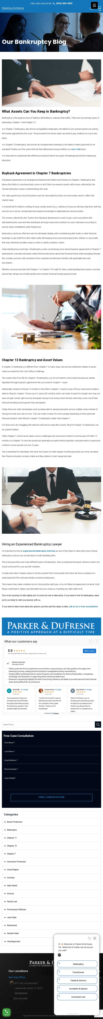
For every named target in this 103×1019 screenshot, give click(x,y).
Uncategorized (13, 941)
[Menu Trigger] (94, 5)
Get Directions (21, 993)
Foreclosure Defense (16, 909)
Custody (10, 877)
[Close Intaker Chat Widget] (95, 938)
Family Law (12, 901)
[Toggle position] (89, 938)
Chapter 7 (11, 854)
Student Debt (13, 933)
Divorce (10, 893)
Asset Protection (14, 822)
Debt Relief (12, 885)
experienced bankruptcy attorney (39, 551)
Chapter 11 (12, 838)
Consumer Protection (16, 862)
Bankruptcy (12, 830)
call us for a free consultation (83, 606)
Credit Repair (13, 869)
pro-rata (76, 149)
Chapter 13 (12, 846)
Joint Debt (11, 917)
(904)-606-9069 (51, 3)
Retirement (12, 925)
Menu (98, 8)
